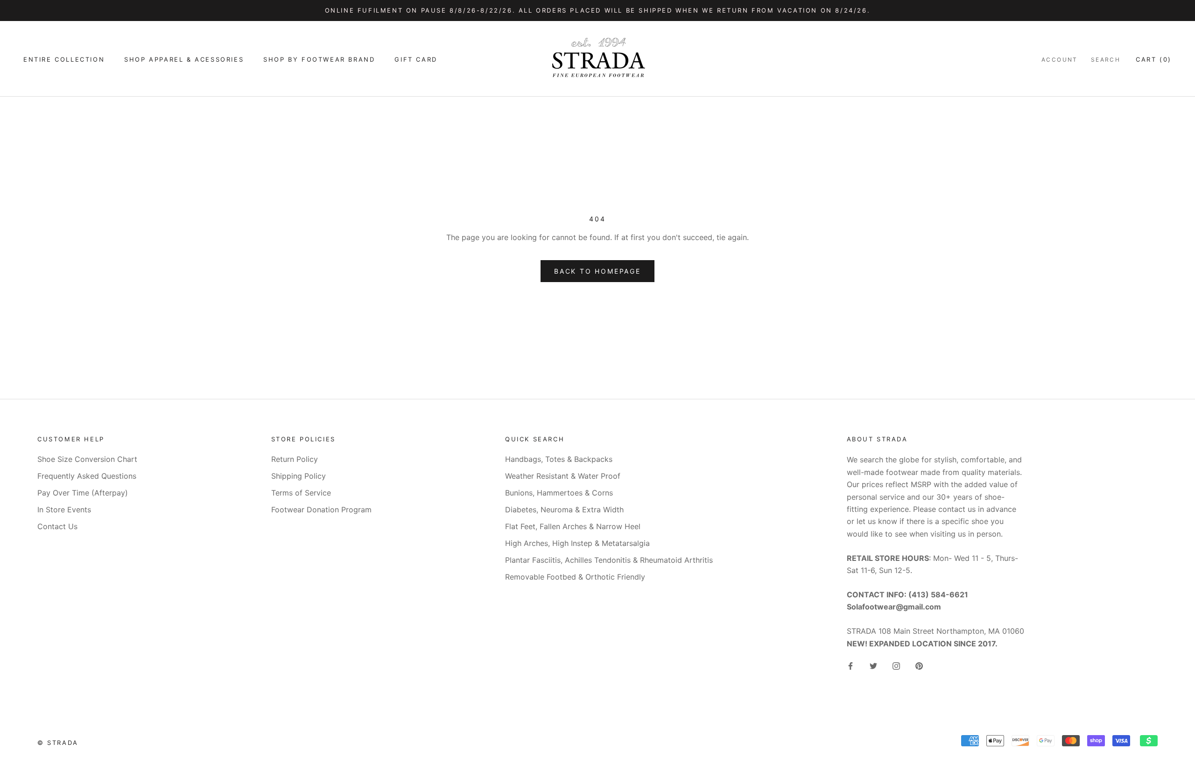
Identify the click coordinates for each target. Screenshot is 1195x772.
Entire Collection (64, 59)
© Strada (57, 742)
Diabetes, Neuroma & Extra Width (564, 509)
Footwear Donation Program (321, 509)
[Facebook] (850, 665)
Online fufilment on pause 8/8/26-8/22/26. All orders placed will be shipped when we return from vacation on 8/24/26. (598, 10)
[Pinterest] (919, 665)
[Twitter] (873, 665)
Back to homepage (597, 271)
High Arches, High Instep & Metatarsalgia (577, 543)
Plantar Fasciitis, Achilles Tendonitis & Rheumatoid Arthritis (609, 560)
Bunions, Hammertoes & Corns (559, 492)
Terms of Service (301, 492)
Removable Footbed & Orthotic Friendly (575, 576)
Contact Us (57, 526)
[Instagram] (896, 665)
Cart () (1154, 59)
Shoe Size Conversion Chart (87, 459)
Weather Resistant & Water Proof (562, 476)
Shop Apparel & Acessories (184, 59)
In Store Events (64, 509)
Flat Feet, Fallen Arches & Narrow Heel (572, 526)
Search (1105, 59)
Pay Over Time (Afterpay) (82, 492)
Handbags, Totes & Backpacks (558, 459)
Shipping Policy (298, 476)
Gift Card (415, 59)
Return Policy (294, 459)
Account (1059, 59)
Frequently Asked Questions (86, 476)
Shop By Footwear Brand (319, 59)
